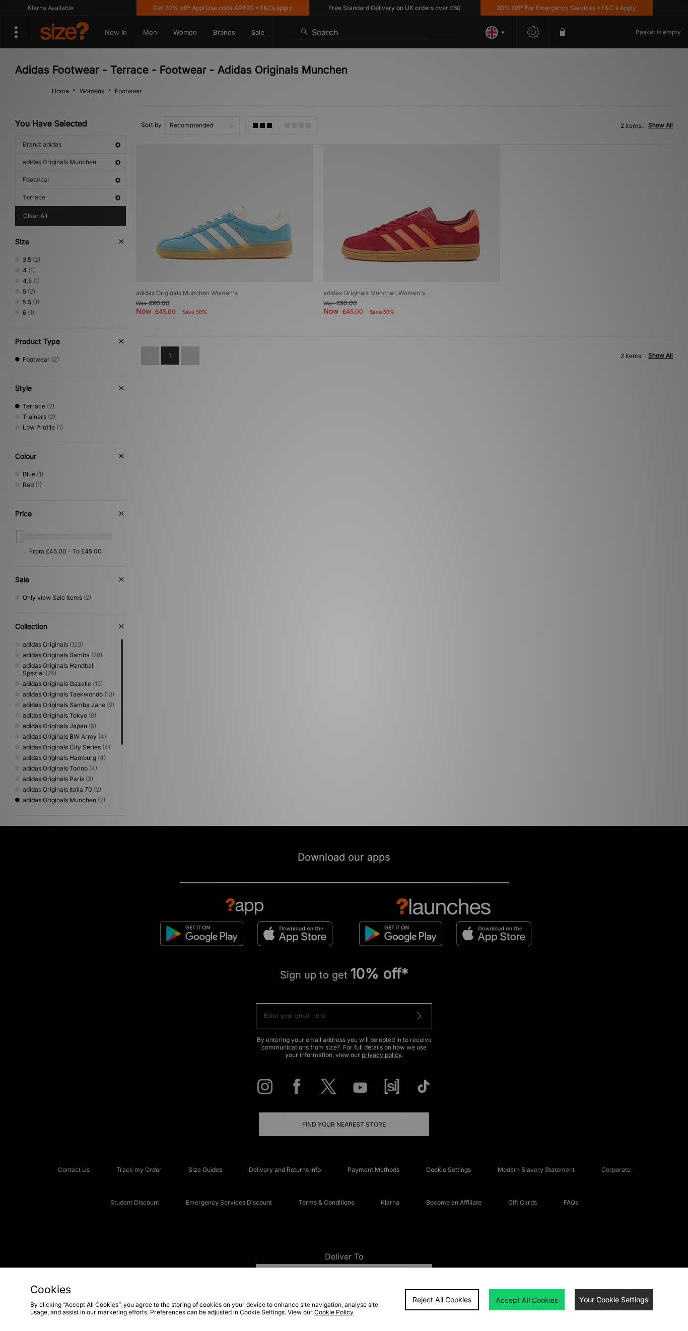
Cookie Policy (334, 1312)
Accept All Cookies (527, 1300)
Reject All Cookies (441, 1299)
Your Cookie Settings (613, 1299)
